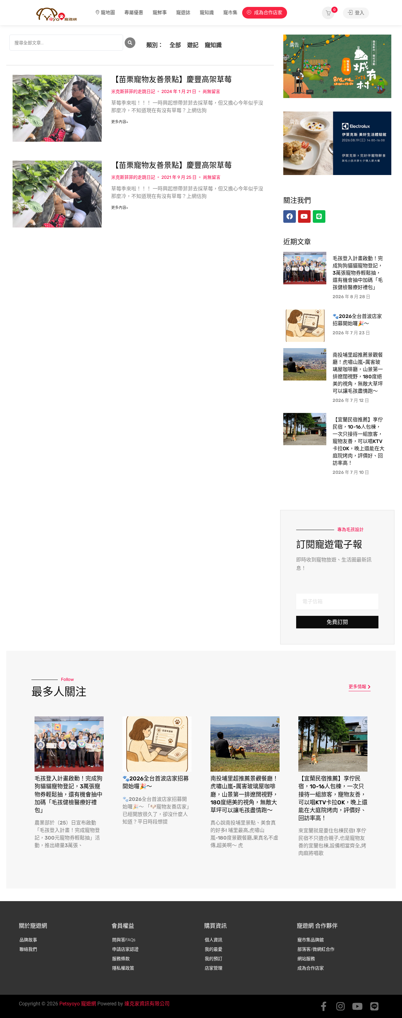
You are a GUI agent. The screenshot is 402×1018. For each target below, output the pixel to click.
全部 (175, 45)
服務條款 (121, 958)
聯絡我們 (28, 949)
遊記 (192, 45)
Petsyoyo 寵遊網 (77, 1004)
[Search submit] (130, 42)
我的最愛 (213, 949)
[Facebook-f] (323, 1006)
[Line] (374, 1006)
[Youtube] (357, 1006)
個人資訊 (213, 939)
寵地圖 (108, 12)
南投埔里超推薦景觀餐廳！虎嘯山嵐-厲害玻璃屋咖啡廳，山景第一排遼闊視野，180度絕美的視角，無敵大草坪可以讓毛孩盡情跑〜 (244, 794)
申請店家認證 (125, 949)
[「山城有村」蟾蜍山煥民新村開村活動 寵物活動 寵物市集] (337, 66)
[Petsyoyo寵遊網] (56, 14)
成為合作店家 (267, 12)
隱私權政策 (123, 968)
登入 (359, 13)
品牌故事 (28, 939)
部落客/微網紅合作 (315, 949)
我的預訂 (213, 958)
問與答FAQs (123, 939)
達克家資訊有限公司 (147, 1004)
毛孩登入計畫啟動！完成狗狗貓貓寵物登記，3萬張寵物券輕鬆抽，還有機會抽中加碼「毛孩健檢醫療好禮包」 (358, 272)
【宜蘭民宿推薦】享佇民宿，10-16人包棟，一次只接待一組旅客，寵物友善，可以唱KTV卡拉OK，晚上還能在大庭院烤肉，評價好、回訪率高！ (358, 441)
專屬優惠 (133, 12)
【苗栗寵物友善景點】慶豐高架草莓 (171, 79)
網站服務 (306, 958)
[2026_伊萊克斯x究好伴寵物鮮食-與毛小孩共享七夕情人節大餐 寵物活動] (337, 143)
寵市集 (230, 12)
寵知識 (207, 12)
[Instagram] (340, 1006)
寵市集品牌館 (310, 939)
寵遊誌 (183, 12)
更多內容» (119, 122)
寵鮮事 (160, 12)
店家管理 (213, 968)
